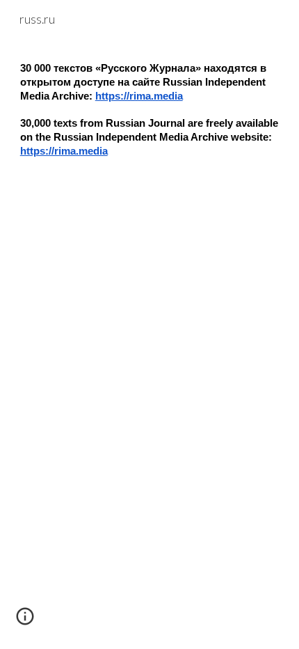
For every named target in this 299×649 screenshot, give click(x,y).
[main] (150, 122)
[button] (25, 621)
